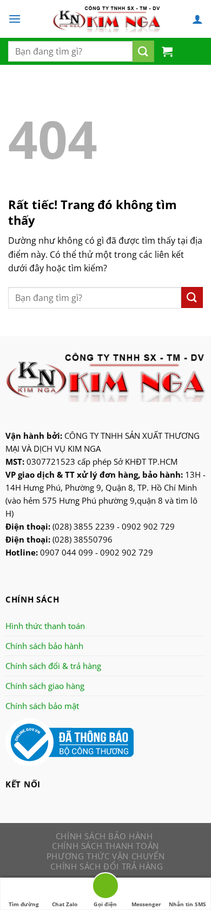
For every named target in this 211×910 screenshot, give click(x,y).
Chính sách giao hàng (44, 685)
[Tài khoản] (197, 19)
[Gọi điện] (105, 887)
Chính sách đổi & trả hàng (53, 665)
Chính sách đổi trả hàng (106, 866)
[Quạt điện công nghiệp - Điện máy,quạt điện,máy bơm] (106, 19)
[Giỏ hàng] (167, 51)
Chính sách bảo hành (44, 645)
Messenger (146, 904)
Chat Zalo (64, 904)
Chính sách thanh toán (105, 845)
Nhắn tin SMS (187, 904)
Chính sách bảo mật (42, 705)
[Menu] (14, 18)
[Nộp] (143, 51)
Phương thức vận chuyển (105, 856)
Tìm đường (24, 904)
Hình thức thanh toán (45, 625)
